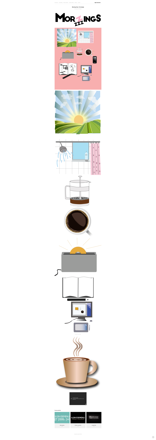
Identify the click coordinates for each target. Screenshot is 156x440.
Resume (76, 2)
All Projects (56, 2)
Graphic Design (71, 2)
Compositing (60, 2)
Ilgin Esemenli (97, 2)
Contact (79, 2)
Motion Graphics (65, 2)
